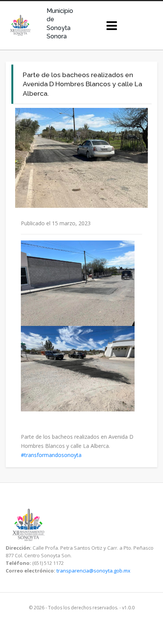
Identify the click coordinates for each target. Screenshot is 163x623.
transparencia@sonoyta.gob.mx (93, 570)
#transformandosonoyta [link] (51, 455)
